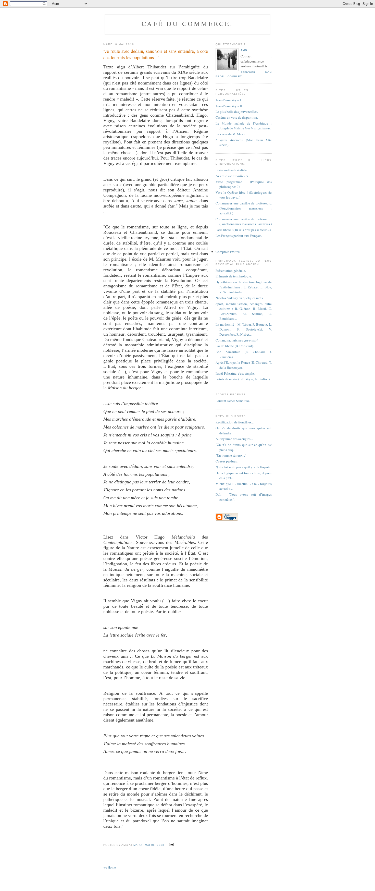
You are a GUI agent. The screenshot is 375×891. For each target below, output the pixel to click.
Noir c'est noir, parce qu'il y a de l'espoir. (243, 467)
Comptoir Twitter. (228, 251)
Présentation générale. (231, 270)
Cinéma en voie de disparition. (237, 117)
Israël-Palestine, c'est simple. (235, 373)
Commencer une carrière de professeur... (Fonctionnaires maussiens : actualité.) (244, 208)
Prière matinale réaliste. (232, 170)
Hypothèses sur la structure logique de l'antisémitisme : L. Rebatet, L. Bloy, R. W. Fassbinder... (244, 287)
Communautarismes (237, 340)
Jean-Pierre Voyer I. (229, 100)
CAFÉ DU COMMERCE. (187, 23)
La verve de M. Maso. (230, 134)
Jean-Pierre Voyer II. (229, 106)
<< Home (109, 867)
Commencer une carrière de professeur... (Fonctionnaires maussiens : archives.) (244, 221)
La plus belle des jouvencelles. (237, 111)
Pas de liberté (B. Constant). (235, 346)
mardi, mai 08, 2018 (148, 845)
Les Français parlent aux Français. (239, 235)
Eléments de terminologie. (234, 276)
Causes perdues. (227, 461)
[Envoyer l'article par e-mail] (171, 844)
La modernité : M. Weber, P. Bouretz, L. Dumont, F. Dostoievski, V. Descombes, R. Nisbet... (244, 329)
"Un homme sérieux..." (231, 455)
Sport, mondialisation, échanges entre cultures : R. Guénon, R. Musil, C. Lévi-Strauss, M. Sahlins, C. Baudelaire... (244, 311)
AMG (244, 50)
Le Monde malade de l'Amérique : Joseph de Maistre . (244, 126)
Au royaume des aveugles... (234, 438)
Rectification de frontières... (235, 422)
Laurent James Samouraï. (233, 400)
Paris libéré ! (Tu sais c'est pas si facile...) (243, 229)
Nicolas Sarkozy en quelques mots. (240, 298)
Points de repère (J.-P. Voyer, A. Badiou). (243, 379)
